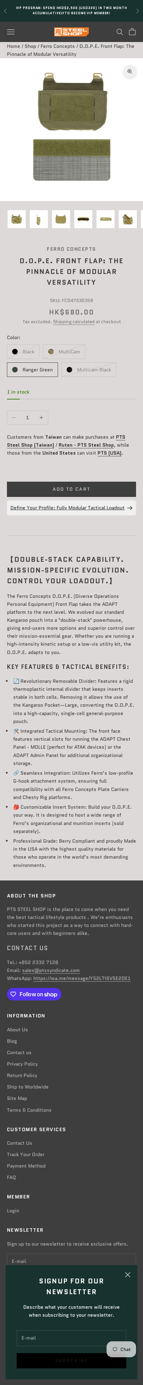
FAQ (11, 1177)
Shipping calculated (74, 321)
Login (13, 1210)
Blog (12, 1041)
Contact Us (19, 1142)
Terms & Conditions (29, 1110)
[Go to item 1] (16, 219)
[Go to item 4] (83, 219)
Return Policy (22, 1075)
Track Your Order (25, 1154)
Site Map (17, 1098)
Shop (30, 46)
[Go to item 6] (127, 219)
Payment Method (26, 1165)
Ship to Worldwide (28, 1086)
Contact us (19, 1052)
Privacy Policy (22, 1063)
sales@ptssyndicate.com (51, 970)
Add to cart (72, 489)
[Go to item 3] (61, 219)
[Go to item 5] (105, 219)
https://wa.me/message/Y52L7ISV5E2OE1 (82, 978)
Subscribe (71, 1360)
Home (13, 46)
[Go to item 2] (39, 219)
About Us (17, 1029)
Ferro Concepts (58, 46)
